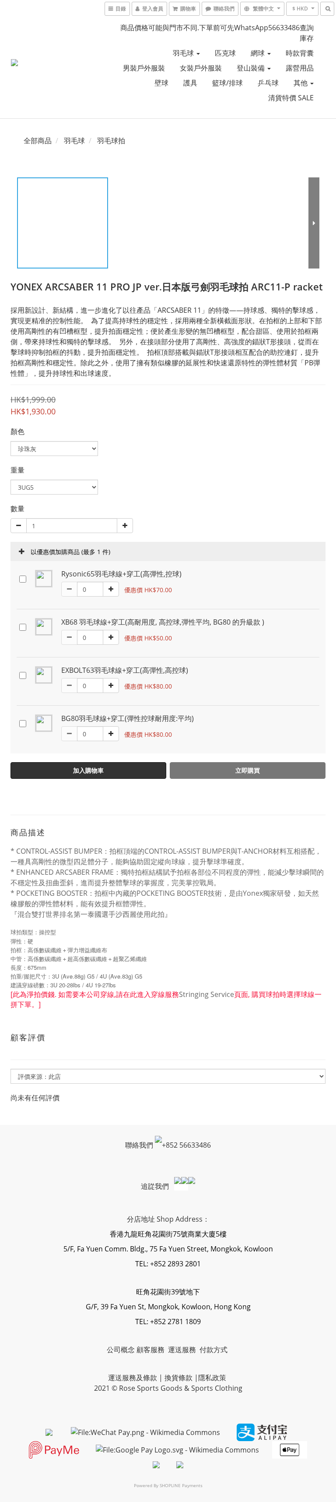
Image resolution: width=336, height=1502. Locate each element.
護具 (190, 83)
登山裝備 (251, 68)
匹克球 (225, 53)
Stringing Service (206, 994)
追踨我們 (156, 1186)
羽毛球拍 (111, 140)
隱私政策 (212, 1377)
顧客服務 (151, 1349)
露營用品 (300, 68)
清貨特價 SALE (291, 97)
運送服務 (183, 1349)
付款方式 (214, 1349)
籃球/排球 (227, 83)
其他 (301, 83)
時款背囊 (300, 53)
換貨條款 (178, 1377)
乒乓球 (268, 83)
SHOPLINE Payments (181, 1485)
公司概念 (121, 1349)
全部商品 (38, 140)
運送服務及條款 (132, 1377)
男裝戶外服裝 (144, 68)
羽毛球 (184, 53)
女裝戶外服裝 (201, 68)
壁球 (161, 83)
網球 (258, 53)
